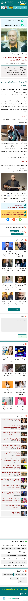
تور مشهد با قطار (14, 578)
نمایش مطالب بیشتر (14, 310)
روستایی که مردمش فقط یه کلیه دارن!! (15, 207)
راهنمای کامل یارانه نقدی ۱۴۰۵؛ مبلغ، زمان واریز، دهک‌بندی (13, 215)
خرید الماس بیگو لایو (19, 205)
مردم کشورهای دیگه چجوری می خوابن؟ (20, 408)
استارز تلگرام (23, 578)
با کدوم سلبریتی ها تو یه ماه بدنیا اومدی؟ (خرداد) (7, 304)
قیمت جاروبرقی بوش (8, 574)
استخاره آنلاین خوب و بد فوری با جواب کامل (14, 212)
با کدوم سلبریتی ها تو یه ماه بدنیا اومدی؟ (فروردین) (20, 254)
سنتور (8, 196)
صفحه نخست (23, 589)
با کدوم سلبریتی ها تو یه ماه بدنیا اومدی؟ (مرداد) (20, 304)
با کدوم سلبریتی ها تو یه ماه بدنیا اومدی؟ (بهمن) (20, 270)
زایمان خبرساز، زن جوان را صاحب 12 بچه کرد (7, 375)
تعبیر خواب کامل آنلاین (20, 574)
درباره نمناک (15, 589)
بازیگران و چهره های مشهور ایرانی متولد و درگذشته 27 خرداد (15, 58)
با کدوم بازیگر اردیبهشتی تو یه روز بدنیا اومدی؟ (8, 254)
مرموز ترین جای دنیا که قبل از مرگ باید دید (20, 374)
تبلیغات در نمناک (6, 589)
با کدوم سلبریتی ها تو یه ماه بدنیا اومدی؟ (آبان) (20, 287)
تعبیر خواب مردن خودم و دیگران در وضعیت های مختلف (14, 548)
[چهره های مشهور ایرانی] (14, 133)
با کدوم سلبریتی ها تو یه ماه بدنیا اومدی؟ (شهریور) (7, 287)
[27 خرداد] (14, 182)
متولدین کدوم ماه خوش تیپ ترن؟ (7, 391)
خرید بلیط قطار (22, 582)
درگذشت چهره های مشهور (17, 234)
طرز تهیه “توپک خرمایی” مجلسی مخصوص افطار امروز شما (14, 545)
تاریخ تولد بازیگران (14, 231)
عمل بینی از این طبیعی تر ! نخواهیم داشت (8, 359)
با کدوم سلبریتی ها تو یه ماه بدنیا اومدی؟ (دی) (7, 270)
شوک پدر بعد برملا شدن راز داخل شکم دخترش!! (20, 392)
